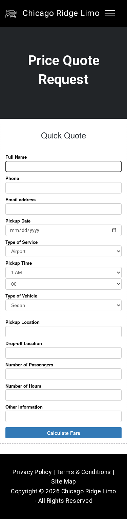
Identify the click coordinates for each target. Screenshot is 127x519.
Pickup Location (22, 322)
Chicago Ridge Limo (61, 13)
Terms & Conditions (84, 472)
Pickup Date (17, 221)
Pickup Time (18, 263)
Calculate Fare (63, 433)
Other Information (24, 407)
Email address (20, 200)
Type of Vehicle (21, 296)
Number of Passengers (29, 365)
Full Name (16, 157)
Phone (12, 178)
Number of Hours (23, 386)
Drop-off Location (23, 343)
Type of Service (21, 242)
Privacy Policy (32, 472)
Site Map (63, 481)
